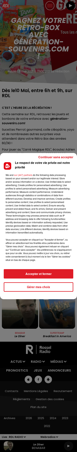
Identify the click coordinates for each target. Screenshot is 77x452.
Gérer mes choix (38, 287)
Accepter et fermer (38, 274)
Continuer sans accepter (55, 157)
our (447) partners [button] (23, 174)
